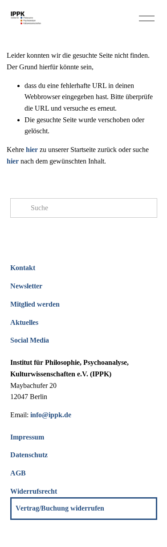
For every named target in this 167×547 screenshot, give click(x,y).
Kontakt (22, 268)
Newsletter (26, 286)
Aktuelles (24, 322)
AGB (18, 473)
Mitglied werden (35, 304)
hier (32, 149)
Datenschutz (29, 455)
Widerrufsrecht (33, 491)
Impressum (27, 437)
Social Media (29, 340)
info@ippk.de (50, 415)
